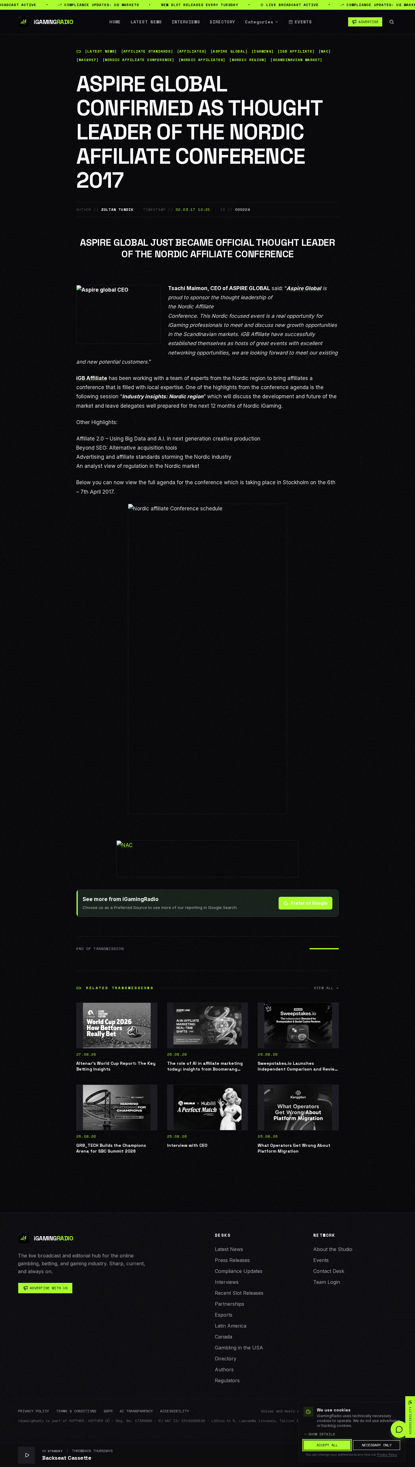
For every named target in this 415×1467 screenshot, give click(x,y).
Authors (224, 1369)
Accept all (327, 1445)
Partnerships (229, 1304)
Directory (222, 22)
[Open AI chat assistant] (399, 1429)
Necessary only (377, 1445)
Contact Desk (328, 1271)
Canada (223, 1337)
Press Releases (232, 1260)
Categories (259, 22)
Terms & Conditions (76, 1411)
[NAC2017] (87, 59)
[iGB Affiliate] (296, 51)
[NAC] (324, 51)
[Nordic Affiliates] (202, 59)
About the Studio (332, 1249)
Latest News (146, 22)
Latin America (230, 1326)
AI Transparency (136, 1411)
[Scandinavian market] (296, 59)
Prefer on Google (309, 903)
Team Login (326, 1282)
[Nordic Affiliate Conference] (138, 59)
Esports (223, 1315)
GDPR (108, 1411)
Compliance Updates (238, 1271)
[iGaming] (262, 51)
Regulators (227, 1380)
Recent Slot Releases (239, 1293)
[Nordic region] (247, 59)
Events (303, 22)
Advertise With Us (48, 1287)
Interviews (186, 22)
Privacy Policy (33, 1411)
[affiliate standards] (147, 51)
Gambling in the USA (239, 1348)
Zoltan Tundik (117, 209)
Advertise (368, 21)
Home (115, 22)
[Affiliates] (192, 51)
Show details (321, 1434)
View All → (326, 987)
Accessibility (174, 1411)
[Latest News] (101, 51)
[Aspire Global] (229, 51)
